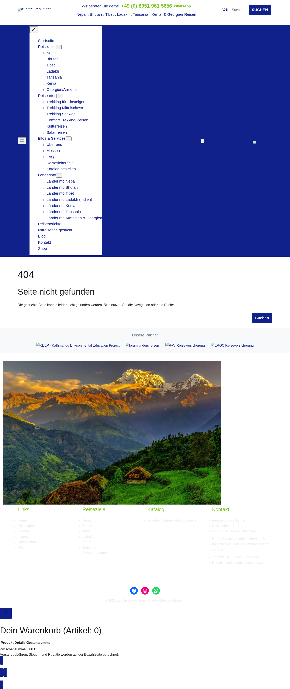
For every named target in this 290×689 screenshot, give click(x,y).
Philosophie (27, 526)
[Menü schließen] (34, 29)
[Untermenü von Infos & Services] (69, 138)
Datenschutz (27, 542)
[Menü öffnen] (22, 140)
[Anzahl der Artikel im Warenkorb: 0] (202, 141)
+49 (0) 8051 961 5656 (146, 6)
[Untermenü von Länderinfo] (59, 175)
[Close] (6, 613)
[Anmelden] (151, 141)
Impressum (26, 537)
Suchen (262, 318)
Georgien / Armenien (97, 553)
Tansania (89, 547)
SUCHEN (260, 10)
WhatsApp (182, 6)
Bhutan (87, 526)
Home (22, 520)
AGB (225, 9)
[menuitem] (261, 140)
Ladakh (88, 537)
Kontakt (23, 531)
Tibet (86, 531)
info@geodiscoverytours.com (245, 562)
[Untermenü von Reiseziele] (59, 47)
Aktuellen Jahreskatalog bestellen (172, 520)
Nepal (87, 520)
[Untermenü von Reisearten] (59, 96)
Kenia (86, 542)
